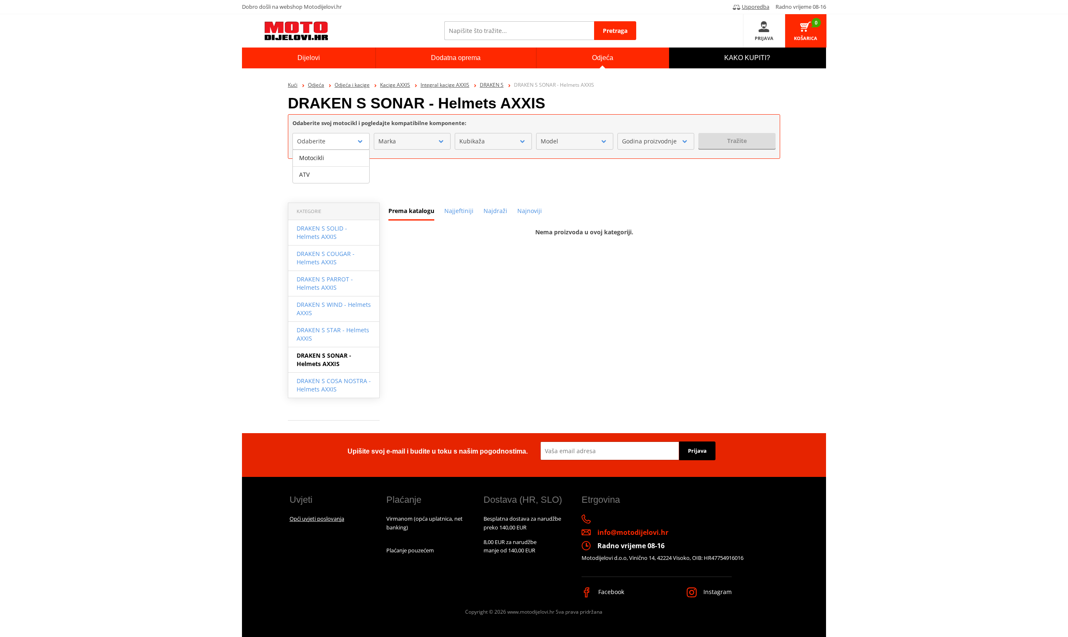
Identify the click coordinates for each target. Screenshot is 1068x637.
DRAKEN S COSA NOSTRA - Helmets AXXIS (334, 385)
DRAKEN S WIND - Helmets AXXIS (334, 309)
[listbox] (331, 166)
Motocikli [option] (311, 158)
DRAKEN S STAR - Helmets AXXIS (333, 334)
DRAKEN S (492, 84)
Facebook (610, 592)
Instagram (717, 592)
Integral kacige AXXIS (445, 84)
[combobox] (331, 141)
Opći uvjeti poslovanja (317, 518)
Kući (292, 84)
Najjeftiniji (459, 211)
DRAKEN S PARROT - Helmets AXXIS (325, 283)
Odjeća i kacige (352, 84)
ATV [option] (304, 174)
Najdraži (495, 211)
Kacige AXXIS (395, 84)
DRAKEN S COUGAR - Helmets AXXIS (326, 258)
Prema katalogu (411, 211)
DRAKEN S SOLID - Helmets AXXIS (322, 232)
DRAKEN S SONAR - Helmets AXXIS (324, 359)
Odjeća (316, 84)
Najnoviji (529, 211)
